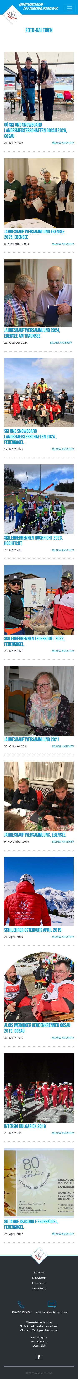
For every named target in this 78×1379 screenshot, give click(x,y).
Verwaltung (39, 1288)
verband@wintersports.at (52, 1312)
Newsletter (39, 1277)
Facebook (39, 1357)
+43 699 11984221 (21, 1312)
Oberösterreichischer (31, 7)
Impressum (39, 1283)
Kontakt (39, 1272)
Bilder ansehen (63, 143)
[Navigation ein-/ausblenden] (70, 8)
